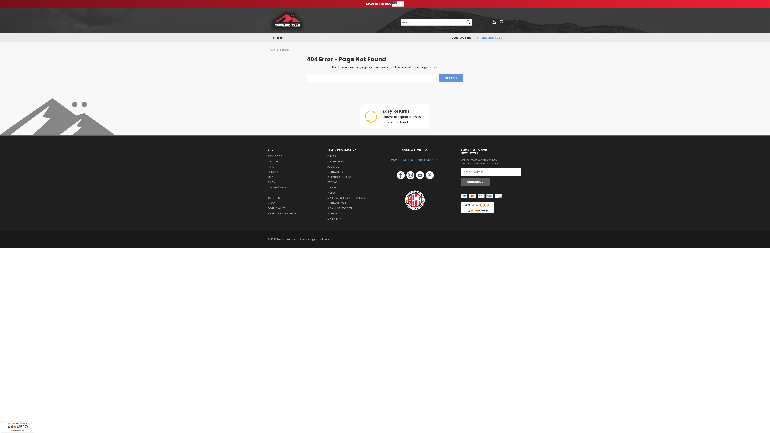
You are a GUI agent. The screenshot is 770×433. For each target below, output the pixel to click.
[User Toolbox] (494, 22)
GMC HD (273, 172)
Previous (759, 420)
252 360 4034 (402, 160)
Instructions (336, 161)
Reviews (332, 182)
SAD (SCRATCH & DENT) (282, 213)
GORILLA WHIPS (276, 208)
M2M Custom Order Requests (346, 198)
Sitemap (332, 213)
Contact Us (461, 38)
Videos (331, 192)
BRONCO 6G (275, 156)
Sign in (332, 208)
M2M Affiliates (336, 219)
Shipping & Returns (339, 177)
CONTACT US (428, 160)
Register (347, 208)
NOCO (271, 203)
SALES (271, 182)
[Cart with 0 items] (501, 22)
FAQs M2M (333, 187)
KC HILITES (274, 198)
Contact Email (336, 203)
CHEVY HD (273, 161)
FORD (271, 166)
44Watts (326, 239)
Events (331, 156)
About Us (333, 166)
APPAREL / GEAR (277, 187)
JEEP (270, 177)
